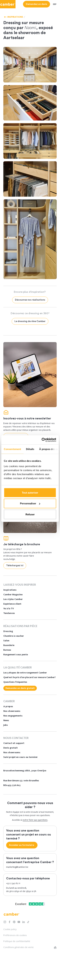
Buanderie (8, 645)
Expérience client (12, 603)
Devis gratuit (10, 747)
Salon (6, 640)
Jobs (5, 725)
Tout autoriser (30, 492)
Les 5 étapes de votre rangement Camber (25, 672)
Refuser (30, 514)
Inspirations (9, 589)
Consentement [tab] (12, 449)
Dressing (8, 631)
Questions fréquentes (15, 682)
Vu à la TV (8, 608)
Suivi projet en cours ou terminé (20, 757)
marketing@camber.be (17, 867)
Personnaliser (28, 503)
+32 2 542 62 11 (13, 883)
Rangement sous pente (15, 654)
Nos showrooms (11, 711)
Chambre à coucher (13, 636)
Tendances (9, 613)
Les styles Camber (13, 599)
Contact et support (13, 743)
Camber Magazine (12, 594)
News (6, 720)
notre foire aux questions (35, 820)
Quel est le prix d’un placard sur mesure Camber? (29, 677)
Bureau (7, 649)
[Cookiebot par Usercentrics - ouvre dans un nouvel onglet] (42, 440)
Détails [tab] (30, 449)
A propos (8, 706)
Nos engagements (12, 715)
